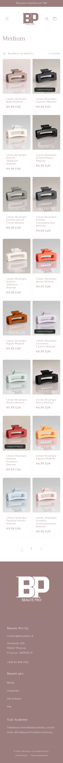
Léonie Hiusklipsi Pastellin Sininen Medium (16, 520)
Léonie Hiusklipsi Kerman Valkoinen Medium (16, 159)
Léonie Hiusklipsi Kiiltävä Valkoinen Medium (16, 283)
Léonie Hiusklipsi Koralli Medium (46, 280)
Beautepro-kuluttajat (31, 751)
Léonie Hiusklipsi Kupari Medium (16, 342)
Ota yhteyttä (14, 698)
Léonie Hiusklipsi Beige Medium (16, 101)
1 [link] (22, 548)
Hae (9, 706)
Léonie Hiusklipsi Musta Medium (46, 401)
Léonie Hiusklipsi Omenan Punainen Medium (16, 460)
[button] (7, 19)
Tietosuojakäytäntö (39, 755)
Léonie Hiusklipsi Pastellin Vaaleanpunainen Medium (46, 522)
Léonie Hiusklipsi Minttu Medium (16, 401)
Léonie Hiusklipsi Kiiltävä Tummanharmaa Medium (46, 221)
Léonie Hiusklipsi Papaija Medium (46, 457)
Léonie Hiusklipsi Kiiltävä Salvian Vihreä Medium (16, 220)
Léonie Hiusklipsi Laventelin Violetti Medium (46, 343)
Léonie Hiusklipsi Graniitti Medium (46, 101)
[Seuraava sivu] (41, 549)
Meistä (11, 682)
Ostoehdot (13, 690)
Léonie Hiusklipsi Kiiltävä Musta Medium (46, 158)
